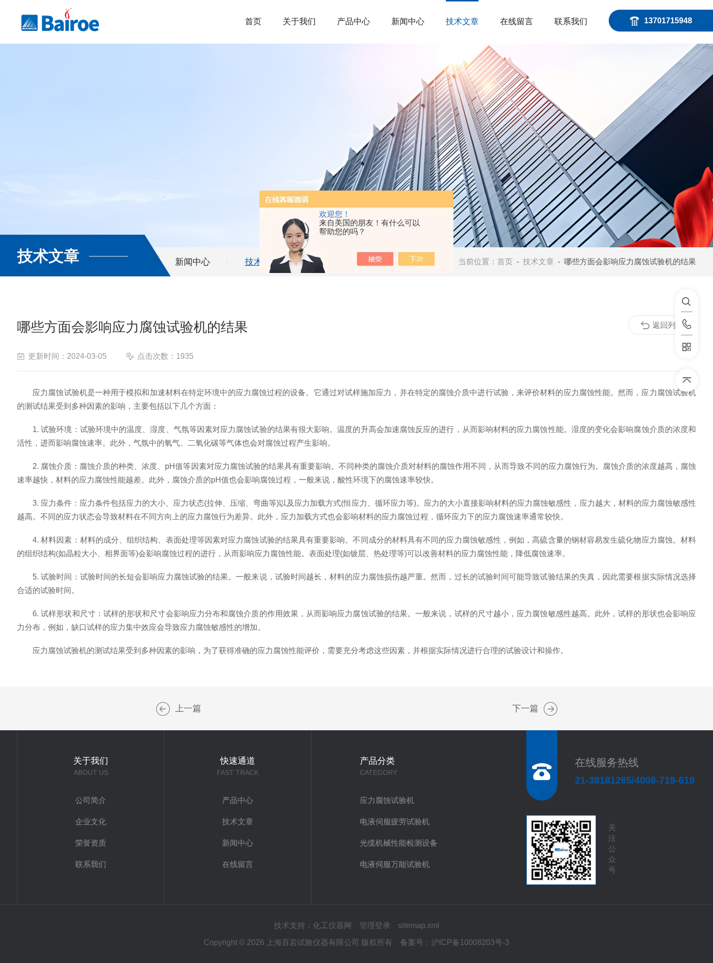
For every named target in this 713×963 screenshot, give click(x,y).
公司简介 (90, 800)
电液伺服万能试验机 (395, 864)
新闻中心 (407, 21)
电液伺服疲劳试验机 (395, 822)
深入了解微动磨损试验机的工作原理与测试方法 (550, 709)
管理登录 (374, 925)
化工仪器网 (332, 925)
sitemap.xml (418, 925)
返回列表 (667, 325)
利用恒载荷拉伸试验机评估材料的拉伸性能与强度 (163, 709)
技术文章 (462, 21)
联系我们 (570, 21)
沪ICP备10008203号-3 (470, 942)
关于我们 (299, 21)
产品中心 (353, 21)
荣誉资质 (90, 843)
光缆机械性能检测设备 (399, 843)
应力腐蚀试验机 (387, 800)
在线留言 (516, 21)
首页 (253, 21)
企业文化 (90, 822)
